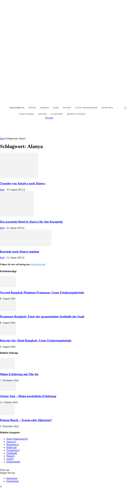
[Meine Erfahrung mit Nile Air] (7, 368)
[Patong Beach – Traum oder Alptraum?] (7, 414)
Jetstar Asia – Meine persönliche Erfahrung (28, 396)
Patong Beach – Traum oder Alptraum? (26, 420)
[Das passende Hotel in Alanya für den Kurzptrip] (17, 215)
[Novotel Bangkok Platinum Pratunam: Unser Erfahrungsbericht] (8, 286)
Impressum (11, 478)
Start (2, 138)
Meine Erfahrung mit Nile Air (19, 374)
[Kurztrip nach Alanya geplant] (25, 245)
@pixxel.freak (38, 264)
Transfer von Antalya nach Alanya (22, 183)
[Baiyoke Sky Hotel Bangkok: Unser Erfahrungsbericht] (8, 334)
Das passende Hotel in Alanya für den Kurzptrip (31, 221)
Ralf (2, 189)
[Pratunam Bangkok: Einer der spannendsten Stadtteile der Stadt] (8, 310)
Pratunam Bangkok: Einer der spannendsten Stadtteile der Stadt (42, 316)
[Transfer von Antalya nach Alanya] (19, 177)
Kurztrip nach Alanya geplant (19, 251)
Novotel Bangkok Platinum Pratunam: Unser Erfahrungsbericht (42, 292)
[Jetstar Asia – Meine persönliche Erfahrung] (8, 390)
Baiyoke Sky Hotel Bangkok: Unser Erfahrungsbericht (35, 340)
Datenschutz (12, 481)
